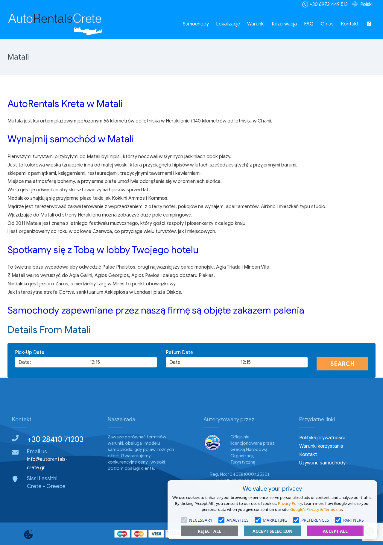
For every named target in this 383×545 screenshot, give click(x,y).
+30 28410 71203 (55, 439)
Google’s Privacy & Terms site (316, 509)
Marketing (275, 520)
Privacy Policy (290, 503)
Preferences (315, 520)
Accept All (335, 531)
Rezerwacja (284, 24)
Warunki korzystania (321, 446)
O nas (327, 24)
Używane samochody (322, 463)
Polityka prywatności (322, 438)
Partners (353, 520)
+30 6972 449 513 (329, 4)
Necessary (200, 520)
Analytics (238, 520)
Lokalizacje (228, 24)
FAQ (309, 24)
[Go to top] (9, 511)
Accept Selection (272, 531)
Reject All (209, 531)
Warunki (256, 24)
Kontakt (350, 24)
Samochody (196, 24)
